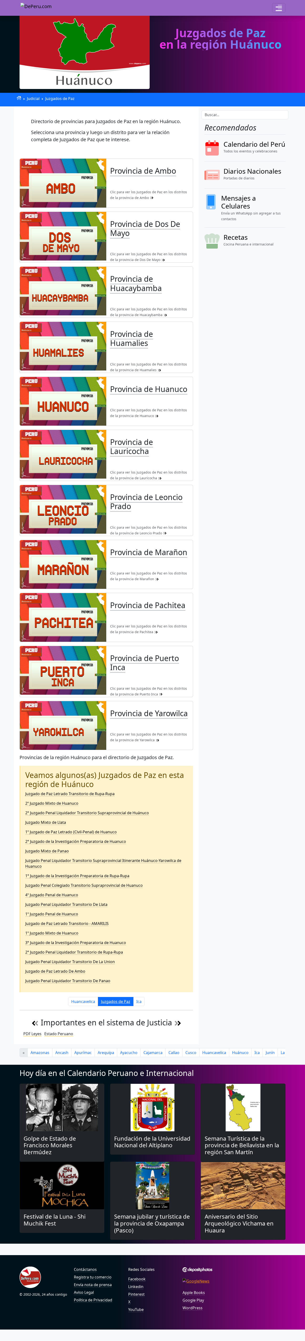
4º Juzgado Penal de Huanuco (51, 894)
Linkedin (135, 1286)
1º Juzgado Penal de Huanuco (51, 914)
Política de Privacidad (93, 1300)
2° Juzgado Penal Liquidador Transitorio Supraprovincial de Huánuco (87, 812)
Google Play (193, 1300)
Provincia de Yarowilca (149, 713)
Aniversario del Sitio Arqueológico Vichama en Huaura (239, 1223)
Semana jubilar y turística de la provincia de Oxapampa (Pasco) (152, 1223)
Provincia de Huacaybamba (136, 283)
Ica (139, 1001)
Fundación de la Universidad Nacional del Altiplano (152, 1141)
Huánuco (240, 1052)
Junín (270, 1052)
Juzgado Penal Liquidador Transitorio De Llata (66, 904)
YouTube (136, 1309)
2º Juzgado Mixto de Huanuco (51, 803)
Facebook (137, 1279)
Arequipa (106, 1052)
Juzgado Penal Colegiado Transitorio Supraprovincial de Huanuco (84, 885)
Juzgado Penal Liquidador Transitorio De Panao (67, 980)
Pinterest (136, 1294)
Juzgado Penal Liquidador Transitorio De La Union (70, 961)
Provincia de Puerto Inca (144, 662)
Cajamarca (153, 1052)
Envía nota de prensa (93, 1284)
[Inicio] (19, 98)
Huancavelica (83, 1001)
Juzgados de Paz (60, 98)
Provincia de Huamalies (131, 338)
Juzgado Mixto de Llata (45, 822)
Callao (173, 1052)
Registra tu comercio (93, 1277)
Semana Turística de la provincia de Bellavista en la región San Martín (242, 1145)
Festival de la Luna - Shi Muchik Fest (55, 1219)
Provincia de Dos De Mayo (145, 228)
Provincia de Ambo (143, 171)
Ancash (61, 1052)
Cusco (190, 1052)
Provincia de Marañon (148, 552)
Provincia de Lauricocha (131, 446)
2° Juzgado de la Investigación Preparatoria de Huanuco (75, 841)
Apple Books (194, 1292)
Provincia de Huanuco (148, 389)
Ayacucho (128, 1052)
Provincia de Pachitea (147, 605)
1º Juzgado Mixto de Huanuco (51, 933)
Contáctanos (85, 1269)
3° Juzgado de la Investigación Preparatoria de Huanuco (75, 942)
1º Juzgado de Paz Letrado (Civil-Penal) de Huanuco (71, 832)
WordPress (193, 1307)
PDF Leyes (32, 1033)
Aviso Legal (84, 1292)
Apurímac (83, 1052)
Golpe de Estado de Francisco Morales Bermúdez (50, 1145)
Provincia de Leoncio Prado (146, 501)
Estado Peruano (58, 1033)
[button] (278, 8)
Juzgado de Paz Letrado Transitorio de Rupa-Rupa (70, 793)
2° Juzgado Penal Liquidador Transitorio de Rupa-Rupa (74, 952)
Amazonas (39, 1052)
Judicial (33, 98)
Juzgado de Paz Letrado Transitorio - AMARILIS (67, 923)
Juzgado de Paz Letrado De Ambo (55, 971)
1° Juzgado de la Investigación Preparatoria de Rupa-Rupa (77, 875)
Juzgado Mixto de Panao (47, 851)
